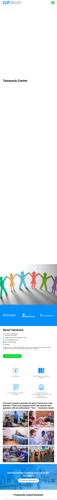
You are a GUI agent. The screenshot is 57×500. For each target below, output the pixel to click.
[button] (52, 2)
